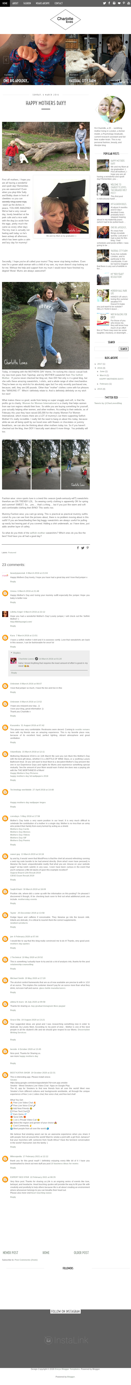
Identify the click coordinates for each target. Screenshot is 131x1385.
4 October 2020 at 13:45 (29, 1049)
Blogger (71, 1377)
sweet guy (15, 854)
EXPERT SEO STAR (19, 1177)
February (104, 384)
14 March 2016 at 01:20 (50, 659)
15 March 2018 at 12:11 (33, 752)
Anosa (13, 591)
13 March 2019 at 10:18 (32, 854)
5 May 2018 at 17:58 (30, 816)
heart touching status (41, 1193)
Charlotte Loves (26, 659)
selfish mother (37, 533)
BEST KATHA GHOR (20, 1073)
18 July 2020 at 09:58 (35, 1002)
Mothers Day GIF (18, 838)
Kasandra (15, 725)
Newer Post (10, 1253)
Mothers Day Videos (20, 835)
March (103, 375)
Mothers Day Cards (19, 829)
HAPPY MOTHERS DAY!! (118, 162)
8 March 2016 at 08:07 (31, 684)
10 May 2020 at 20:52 (32, 957)
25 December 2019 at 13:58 (31, 913)
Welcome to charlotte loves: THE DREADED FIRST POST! (119, 189)
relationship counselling (21, 964)
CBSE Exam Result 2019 (22, 875)
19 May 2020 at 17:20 (35, 978)
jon (11, 936)
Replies (17, 653)
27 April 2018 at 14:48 (43, 790)
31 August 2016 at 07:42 (32, 725)
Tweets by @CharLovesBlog (108, 403)
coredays (14, 816)
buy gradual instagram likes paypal (48, 1006)
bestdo (13, 1049)
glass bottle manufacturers (52, 988)
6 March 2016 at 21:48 (28, 591)
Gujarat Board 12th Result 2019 (25, 873)
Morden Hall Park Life (119, 292)
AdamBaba (15, 752)
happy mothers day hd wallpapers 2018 (29, 776)
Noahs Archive (42, 3)
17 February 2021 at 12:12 (35, 1156)
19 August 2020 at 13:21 (33, 1020)
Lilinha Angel (16, 612)
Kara (12, 635)
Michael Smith (17, 978)
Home (5, 3)
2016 (100, 368)
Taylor (13, 913)
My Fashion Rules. (119, 204)
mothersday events (27, 899)
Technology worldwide (21, 790)
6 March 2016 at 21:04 (37, 573)
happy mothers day (28, 1056)
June (102, 371)
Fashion (27, 3)
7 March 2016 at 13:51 (27, 635)
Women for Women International (39, 403)
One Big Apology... (16, 80)
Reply (13, 581)
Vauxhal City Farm (82, 80)
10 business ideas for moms (64, 1163)
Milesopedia (16, 1156)
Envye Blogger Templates (67, 1369)
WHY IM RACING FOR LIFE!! (119, 316)
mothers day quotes (20, 944)
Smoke (13, 1080)
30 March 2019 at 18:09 (34, 889)
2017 (100, 364)
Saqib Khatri (16, 889)
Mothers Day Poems (20, 840)
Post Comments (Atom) (26, 1260)
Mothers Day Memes (20, 832)
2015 (100, 389)
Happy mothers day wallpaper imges (28, 802)
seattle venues (82, 729)
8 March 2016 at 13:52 (31, 702)
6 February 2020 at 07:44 (26, 936)
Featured (8, 75)
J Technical (15, 957)
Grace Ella (15, 1020)
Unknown (14, 684)
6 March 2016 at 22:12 (34, 612)
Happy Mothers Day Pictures (24, 773)
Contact (59, 3)
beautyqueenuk (17, 573)
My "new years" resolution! (117, 276)
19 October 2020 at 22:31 (43, 1073)
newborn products (19, 923)
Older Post (81, 1253)
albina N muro (17, 1002)
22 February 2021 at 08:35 (43, 1177)
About (15, 3)
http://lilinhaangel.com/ (21, 622)
